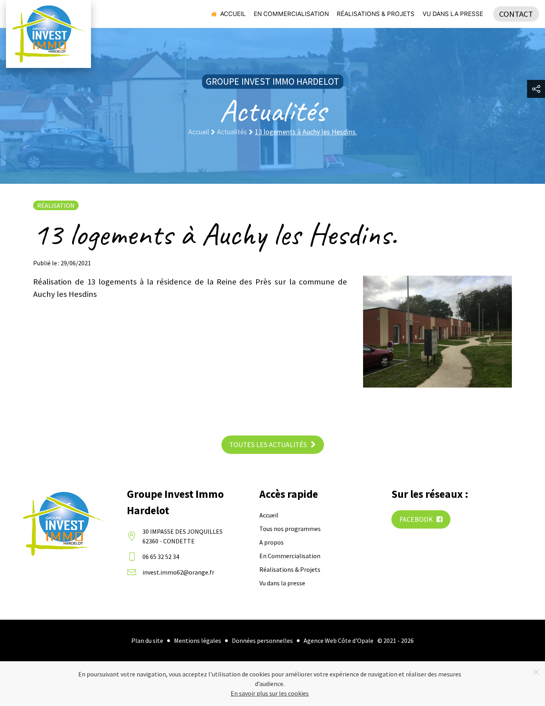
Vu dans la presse (453, 14)
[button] (536, 89)
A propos (271, 542)
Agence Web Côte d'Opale (338, 640)
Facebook (416, 519)
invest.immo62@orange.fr (178, 572)
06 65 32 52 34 (160, 557)
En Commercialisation (291, 14)
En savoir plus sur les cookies (270, 693)
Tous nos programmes (290, 529)
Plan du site (147, 640)
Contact (516, 14)
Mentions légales (197, 640)
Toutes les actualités (268, 444)
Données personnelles (262, 640)
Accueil (233, 14)
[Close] (536, 672)
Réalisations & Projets (376, 14)
